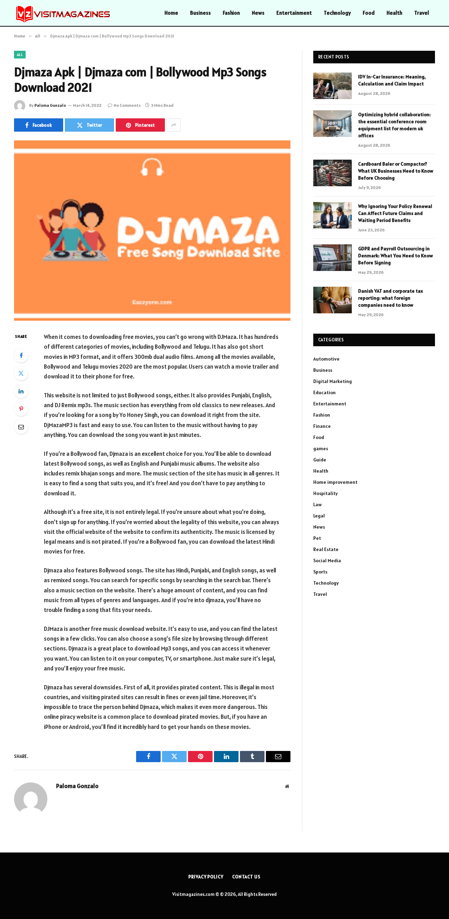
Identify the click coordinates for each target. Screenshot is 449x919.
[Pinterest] (21, 409)
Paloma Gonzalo (50, 105)
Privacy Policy (205, 877)
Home (171, 12)
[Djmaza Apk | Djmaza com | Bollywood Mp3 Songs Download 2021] (152, 230)
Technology (337, 12)
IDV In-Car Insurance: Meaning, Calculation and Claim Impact (392, 80)
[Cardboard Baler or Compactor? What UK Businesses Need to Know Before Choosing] (332, 173)
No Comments (127, 105)
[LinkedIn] (21, 391)
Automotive (326, 359)
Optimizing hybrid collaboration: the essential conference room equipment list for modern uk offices (394, 125)
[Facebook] (21, 355)
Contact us (246, 877)
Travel (421, 12)
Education (324, 392)
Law (317, 504)
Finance (322, 426)
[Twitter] (21, 373)
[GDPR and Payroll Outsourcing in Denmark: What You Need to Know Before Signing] (332, 257)
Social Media (327, 560)
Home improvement (335, 482)
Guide (319, 460)
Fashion (231, 12)
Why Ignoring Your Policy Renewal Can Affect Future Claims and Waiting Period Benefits (395, 213)
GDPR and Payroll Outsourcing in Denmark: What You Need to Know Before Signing (395, 255)
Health (394, 12)
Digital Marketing (332, 381)
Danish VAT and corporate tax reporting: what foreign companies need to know (390, 298)
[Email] (21, 427)
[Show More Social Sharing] (174, 125)
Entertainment (294, 12)
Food (369, 12)
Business (200, 12)
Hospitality (325, 493)
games (320, 448)
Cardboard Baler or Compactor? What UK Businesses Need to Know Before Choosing (395, 171)
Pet (317, 538)
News (258, 12)
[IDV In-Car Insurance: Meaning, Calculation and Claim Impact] (332, 85)
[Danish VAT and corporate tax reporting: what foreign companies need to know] (332, 300)
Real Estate (326, 549)
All (20, 54)
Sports (320, 572)
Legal (319, 516)
